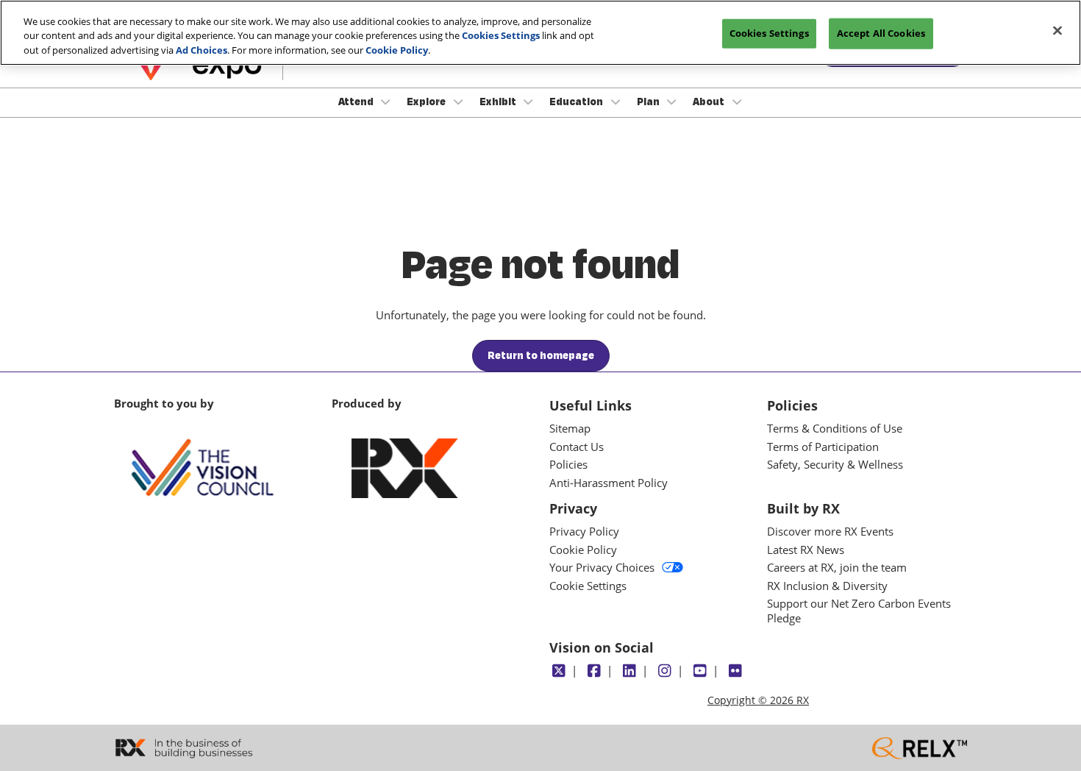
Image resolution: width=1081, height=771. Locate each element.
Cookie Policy (396, 50)
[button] (541, 356)
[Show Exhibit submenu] (528, 101)
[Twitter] (558, 671)
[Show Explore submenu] (458, 101)
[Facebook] (594, 671)
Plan (649, 101)
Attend (357, 101)
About (710, 101)
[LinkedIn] (629, 671)
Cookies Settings (501, 36)
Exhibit (498, 101)
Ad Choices (201, 50)
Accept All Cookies (881, 33)
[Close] (1057, 31)
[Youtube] (700, 671)
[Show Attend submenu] (386, 101)
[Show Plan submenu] (672, 101)
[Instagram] (664, 671)
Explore (427, 101)
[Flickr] (735, 671)
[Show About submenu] (736, 101)
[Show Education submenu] (615, 101)
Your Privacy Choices (601, 568)
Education (577, 101)
